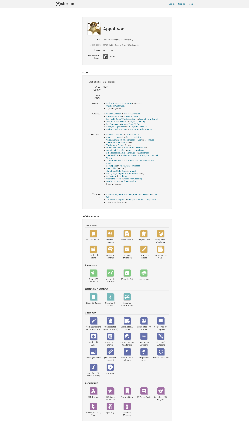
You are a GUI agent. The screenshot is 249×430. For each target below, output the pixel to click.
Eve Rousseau (112, 124)
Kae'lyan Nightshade (115, 127)
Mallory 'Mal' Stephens (116, 129)
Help (191, 4)
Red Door (123, 176)
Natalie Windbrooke (115, 150)
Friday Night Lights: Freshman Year (122, 173)
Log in (171, 4)
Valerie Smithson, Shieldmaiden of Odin (124, 140)
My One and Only (137, 121)
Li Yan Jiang (111, 166)
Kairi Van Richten (114, 116)
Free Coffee (111, 168)
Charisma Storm (113, 179)
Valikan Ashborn (113, 114)
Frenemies (144, 153)
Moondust (149, 140)
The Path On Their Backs (141, 129)
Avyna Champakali (114, 160)
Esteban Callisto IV (114, 135)
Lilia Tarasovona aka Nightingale (121, 153)
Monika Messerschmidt (117, 121)
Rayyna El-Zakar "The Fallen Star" (121, 119)
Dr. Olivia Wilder (113, 147)
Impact (133, 171)
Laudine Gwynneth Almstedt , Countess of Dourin (128, 194)
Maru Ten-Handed (114, 137)
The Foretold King (133, 137)
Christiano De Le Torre (116, 171)
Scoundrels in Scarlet (148, 119)
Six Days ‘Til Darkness (137, 127)
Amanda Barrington (115, 200)
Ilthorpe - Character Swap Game (141, 200)
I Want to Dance (131, 116)
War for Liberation (132, 114)
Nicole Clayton (113, 181)
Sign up (181, 4)
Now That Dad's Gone (136, 150)
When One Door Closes (129, 166)
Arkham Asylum (129, 181)
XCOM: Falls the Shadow (134, 147)
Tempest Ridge (132, 135)
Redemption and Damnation (119, 103)
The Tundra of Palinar (116, 142)
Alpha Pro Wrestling (133, 179)
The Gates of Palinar (115, 145)
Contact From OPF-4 (130, 124)
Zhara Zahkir (112, 155)
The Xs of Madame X (115, 106)
